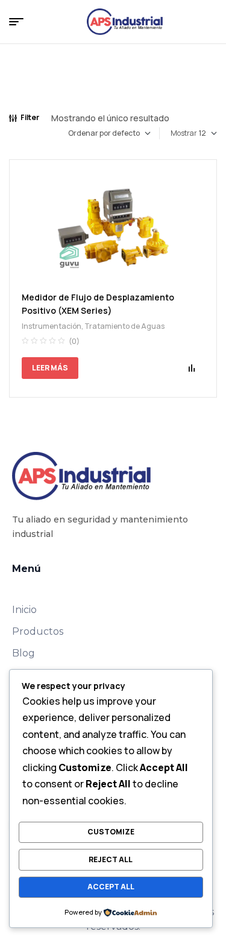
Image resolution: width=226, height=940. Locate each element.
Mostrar (184, 133)
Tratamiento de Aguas (124, 326)
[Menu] (21, 21)
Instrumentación (51, 326)
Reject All (111, 859)
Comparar (192, 368)
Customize (110, 832)
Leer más (50, 368)
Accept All (110, 886)
